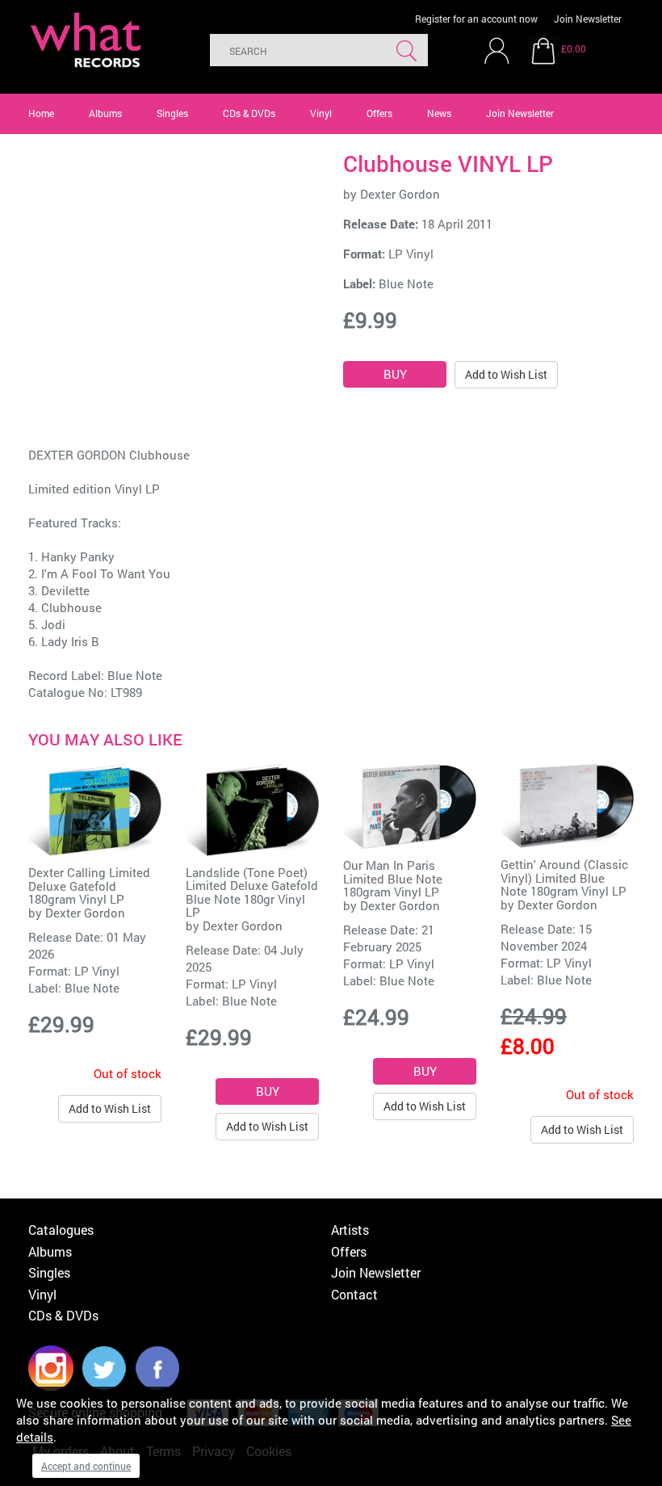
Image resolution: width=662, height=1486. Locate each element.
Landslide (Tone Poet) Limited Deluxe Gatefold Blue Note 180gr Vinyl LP (252, 892)
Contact (354, 1294)
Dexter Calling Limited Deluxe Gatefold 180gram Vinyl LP (89, 885)
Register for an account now (476, 18)
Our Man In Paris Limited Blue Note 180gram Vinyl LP (392, 878)
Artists (350, 1229)
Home (41, 113)
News (439, 113)
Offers (379, 113)
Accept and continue (86, 1465)
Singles (172, 113)
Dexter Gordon (400, 194)
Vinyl (321, 113)
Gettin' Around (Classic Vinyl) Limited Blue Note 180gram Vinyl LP (564, 877)
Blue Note (406, 283)
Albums (105, 113)
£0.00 (573, 48)
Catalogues (61, 1229)
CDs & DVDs (249, 113)
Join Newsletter (588, 18)
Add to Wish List (506, 374)
